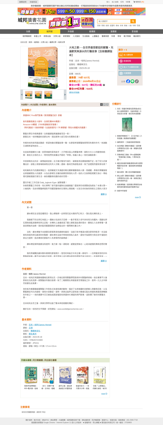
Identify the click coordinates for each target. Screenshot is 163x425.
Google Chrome (49, 422)
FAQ (43, 412)
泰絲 (117, 25)
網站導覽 (53, 420)
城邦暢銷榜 (27, 36)
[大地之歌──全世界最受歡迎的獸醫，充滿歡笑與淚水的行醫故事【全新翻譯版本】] (28, 98)
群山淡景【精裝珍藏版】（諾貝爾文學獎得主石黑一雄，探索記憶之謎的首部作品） (129, 178)
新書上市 (37, 36)
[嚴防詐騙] (82, 7)
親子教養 (127, 36)
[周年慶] (82, 15)
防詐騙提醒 (96, 420)
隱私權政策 (86, 420)
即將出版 (47, 36)
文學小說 (56, 36)
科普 (113, 36)
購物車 (140, 2)
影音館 (135, 31)
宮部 (98, 25)
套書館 (92, 31)
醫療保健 (105, 36)
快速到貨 (33, 2)
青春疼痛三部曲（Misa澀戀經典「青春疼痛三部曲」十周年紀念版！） (129, 157)
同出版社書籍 (50, 360)
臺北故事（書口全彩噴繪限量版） (129, 172)
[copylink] (137, 82)
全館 (28, 31)
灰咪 (121, 25)
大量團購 (62, 420)
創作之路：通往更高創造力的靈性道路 (65, 388)
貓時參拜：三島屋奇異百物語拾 (128, 142)
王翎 (31, 328)
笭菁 (134, 25)
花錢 (138, 25)
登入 (108, 2)
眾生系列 (32, 334)
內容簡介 (25, 105)
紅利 (122, 2)
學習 (119, 36)
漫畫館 (113, 31)
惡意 (107, 25)
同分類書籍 (38, 360)
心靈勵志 (95, 36)
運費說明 (22, 2)
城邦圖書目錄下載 (73, 420)
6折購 (128, 2)
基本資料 (52, 105)
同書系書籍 (26, 360)
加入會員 (115, 2)
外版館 (71, 31)
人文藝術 (76, 36)
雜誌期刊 (136, 36)
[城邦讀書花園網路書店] (32, 29)
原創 (125, 25)
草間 (103, 25)
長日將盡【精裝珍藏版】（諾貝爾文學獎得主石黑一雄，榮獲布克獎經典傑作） (129, 148)
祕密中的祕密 (122, 191)
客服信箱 (113, 420)
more (137, 197)
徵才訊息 (37, 420)
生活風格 (86, 36)
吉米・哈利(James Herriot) (87, 61)
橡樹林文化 (82, 64)
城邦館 (49, 31)
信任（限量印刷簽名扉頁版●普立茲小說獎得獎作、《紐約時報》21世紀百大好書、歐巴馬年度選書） (129, 111)
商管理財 (66, 36)
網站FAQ (45, 420)
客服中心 (105, 420)
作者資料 (43, 105)
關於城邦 (29, 420)
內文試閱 (34, 105)
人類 (130, 25)
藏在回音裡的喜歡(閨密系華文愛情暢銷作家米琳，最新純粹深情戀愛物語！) (129, 165)
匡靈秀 (112, 25)
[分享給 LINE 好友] (132, 82)
